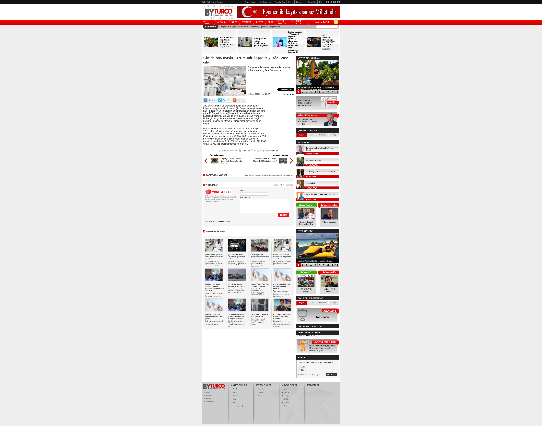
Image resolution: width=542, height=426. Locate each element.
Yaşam (260, 392)
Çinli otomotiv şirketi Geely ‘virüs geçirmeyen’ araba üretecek (236, 257)
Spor (234, 402)
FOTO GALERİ (282, 22)
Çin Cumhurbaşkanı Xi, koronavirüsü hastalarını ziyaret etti (214, 257)
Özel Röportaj (238, 406)
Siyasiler (261, 389)
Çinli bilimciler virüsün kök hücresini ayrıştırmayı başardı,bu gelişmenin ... (214, 322)
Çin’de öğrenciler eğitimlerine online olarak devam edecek (260, 257)
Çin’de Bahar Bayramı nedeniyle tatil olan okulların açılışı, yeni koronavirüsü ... (258, 264)
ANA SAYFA (206, 22)
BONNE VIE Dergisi (306, 290)
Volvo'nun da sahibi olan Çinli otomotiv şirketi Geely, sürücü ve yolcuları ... (237, 263)
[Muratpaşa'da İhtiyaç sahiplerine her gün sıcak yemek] (245, 46)
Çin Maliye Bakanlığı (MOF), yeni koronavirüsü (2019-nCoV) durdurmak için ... (236, 323)
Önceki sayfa (255, 150)
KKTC (234, 22)
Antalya (235, 389)
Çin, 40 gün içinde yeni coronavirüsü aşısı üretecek (281, 286)
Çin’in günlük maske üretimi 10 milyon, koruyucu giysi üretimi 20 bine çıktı (214, 287)
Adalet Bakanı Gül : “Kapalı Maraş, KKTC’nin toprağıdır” (265, 160)
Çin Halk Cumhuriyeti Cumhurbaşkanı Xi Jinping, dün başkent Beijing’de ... (214, 263)
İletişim (208, 395)
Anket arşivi (315, 375)
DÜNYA (259, 22)
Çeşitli (260, 396)
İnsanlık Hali (310, 183)
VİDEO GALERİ (298, 22)
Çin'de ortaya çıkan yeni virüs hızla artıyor (259, 315)
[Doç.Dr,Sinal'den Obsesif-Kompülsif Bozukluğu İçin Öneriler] (214, 164)
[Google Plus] (239, 102)
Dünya (235, 399)
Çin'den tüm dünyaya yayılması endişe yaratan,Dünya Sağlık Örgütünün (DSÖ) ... (258, 291)
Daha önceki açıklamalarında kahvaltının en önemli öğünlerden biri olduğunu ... (282, 323)
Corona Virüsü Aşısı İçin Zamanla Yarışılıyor (260, 285)
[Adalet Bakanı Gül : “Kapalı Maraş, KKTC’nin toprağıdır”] (283, 164)
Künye (208, 392)
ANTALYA (222, 22)
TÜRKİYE (246, 22)
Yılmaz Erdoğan (329, 222)
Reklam (208, 398)
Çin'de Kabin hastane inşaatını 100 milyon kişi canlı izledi (282, 257)
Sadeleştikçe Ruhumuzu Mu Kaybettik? (320, 172)
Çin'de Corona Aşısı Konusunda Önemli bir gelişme (213, 316)
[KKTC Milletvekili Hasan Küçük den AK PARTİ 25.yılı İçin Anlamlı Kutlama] (314, 46)
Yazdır (244, 150)
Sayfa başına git (271, 150)
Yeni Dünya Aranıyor (313, 160)
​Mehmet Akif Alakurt (329, 290)
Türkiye (235, 396)
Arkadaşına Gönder (229, 150)
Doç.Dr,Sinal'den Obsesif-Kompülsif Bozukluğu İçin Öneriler (231, 161)
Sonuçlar (303, 375)
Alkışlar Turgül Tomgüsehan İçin (306, 223)
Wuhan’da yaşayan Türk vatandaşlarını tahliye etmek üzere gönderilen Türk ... (237, 290)
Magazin (286, 392)
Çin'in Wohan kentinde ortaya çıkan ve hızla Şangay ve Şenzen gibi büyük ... (258, 321)
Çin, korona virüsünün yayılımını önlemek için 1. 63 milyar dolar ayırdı (237, 316)
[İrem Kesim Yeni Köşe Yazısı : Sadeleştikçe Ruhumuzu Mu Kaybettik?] (211, 46)
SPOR (270, 22)
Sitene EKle (210, 401)
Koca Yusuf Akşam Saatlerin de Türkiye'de (236, 285)
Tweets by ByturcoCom (305, 336)
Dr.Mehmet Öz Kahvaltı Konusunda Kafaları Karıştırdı (281, 316)
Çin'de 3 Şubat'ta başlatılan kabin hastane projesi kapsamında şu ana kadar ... (282, 263)
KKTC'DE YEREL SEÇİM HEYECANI (321, 195)
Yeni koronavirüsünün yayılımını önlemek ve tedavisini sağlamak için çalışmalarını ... (281, 293)
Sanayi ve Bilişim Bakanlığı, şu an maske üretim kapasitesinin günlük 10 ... (214, 294)
